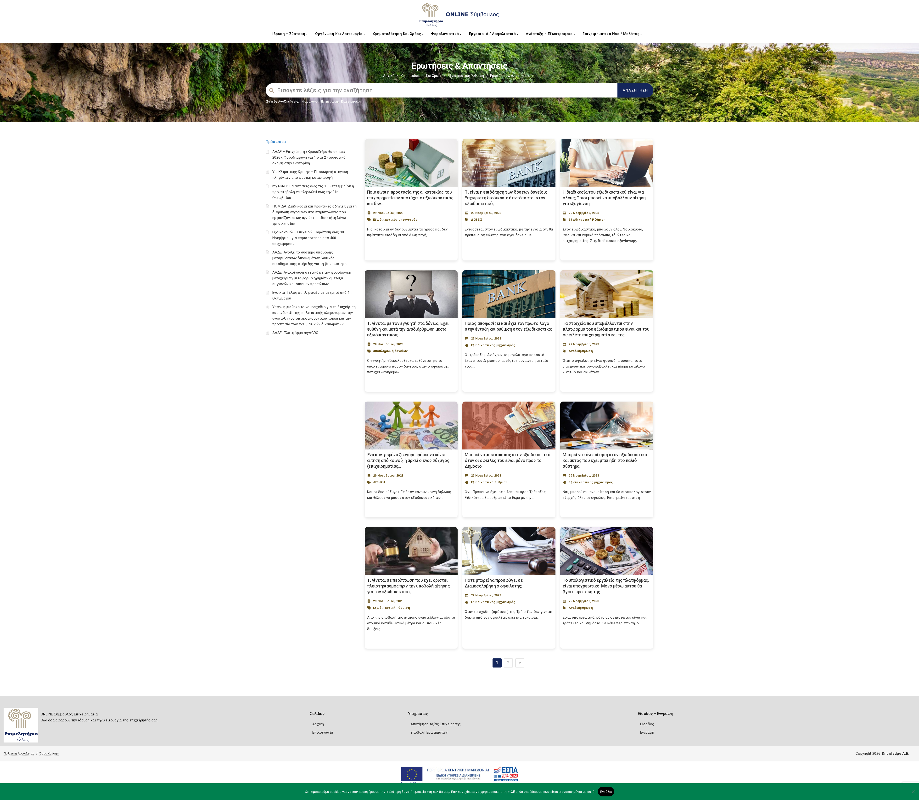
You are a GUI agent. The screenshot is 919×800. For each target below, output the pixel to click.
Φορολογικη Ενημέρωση (320, 101)
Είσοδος (647, 724)
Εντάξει (606, 792)
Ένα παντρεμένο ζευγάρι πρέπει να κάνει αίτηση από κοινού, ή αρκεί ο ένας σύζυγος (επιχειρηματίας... (408, 460)
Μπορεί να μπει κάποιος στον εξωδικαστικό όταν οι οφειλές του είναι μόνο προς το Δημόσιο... (507, 460)
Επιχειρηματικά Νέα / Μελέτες (611, 34)
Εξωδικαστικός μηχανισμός (395, 219)
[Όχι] (913, 794)
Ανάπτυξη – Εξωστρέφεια (550, 34)
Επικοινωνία (322, 732)
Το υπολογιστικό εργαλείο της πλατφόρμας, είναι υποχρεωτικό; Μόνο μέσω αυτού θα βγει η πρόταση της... (606, 586)
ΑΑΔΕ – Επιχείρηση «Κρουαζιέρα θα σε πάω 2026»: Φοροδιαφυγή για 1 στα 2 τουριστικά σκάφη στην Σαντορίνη (309, 157)
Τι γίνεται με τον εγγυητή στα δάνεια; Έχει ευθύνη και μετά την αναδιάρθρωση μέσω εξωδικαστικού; (408, 329)
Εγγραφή (647, 732)
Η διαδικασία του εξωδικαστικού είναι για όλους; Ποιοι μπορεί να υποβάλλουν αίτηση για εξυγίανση (604, 198)
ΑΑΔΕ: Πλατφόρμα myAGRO (295, 333)
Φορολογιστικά (445, 34)
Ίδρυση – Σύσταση (289, 34)
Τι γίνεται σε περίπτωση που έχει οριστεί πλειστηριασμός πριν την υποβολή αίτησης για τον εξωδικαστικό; (408, 586)
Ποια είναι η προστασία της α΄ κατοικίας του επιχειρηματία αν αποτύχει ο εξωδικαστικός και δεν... (410, 198)
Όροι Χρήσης (49, 753)
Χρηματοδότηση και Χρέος (397, 34)
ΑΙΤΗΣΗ (379, 482)
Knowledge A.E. (895, 753)
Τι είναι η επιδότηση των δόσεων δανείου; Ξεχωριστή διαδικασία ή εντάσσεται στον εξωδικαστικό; (506, 198)
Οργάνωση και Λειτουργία (339, 34)
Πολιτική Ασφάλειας (19, 753)
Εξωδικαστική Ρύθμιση (466, 76)
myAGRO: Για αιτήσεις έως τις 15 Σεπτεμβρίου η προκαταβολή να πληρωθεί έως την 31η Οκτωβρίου (313, 192)
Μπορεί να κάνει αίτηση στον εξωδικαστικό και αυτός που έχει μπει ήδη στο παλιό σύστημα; (605, 460)
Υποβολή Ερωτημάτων (429, 732)
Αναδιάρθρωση (581, 351)
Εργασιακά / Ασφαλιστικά (493, 34)
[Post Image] (411, 163)
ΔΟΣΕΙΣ (476, 219)
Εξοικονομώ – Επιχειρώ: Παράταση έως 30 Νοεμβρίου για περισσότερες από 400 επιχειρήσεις (308, 238)
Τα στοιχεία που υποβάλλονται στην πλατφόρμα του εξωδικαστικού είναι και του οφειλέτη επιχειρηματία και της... (606, 329)
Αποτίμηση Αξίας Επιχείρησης (435, 724)
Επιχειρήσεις (351, 101)
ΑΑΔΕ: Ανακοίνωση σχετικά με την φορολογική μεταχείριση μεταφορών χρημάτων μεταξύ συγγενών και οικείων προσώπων (311, 278)
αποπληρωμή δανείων (390, 351)
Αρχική (388, 76)
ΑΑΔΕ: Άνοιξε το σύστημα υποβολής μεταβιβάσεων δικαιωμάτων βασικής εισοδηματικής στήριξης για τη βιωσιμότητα (309, 258)
